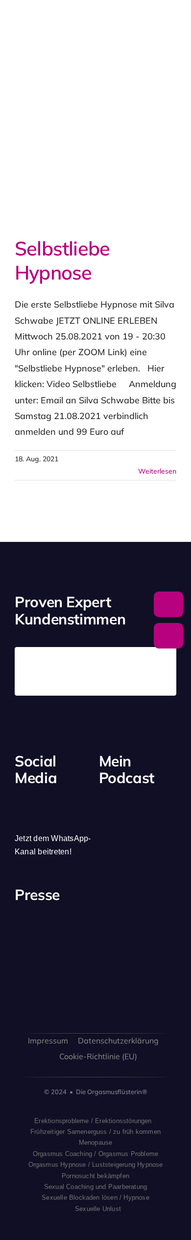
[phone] (34, 819)
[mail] (18, 819)
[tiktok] (68, 800)
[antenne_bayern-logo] (117, 926)
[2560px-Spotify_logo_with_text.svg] (113, 811)
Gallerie (107, 161)
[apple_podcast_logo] (137, 810)
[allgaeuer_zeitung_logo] (158, 987)
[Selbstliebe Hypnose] (89, 161)
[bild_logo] (117, 973)
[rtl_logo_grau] (158, 936)
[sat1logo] (75, 982)
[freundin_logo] (32, 986)
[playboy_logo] (32, 936)
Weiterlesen (157, 471)
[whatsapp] (84, 800)
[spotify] (51, 800)
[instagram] (34, 800)
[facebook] (18, 800)
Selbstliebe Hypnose (71, 161)
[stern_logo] (75, 933)
